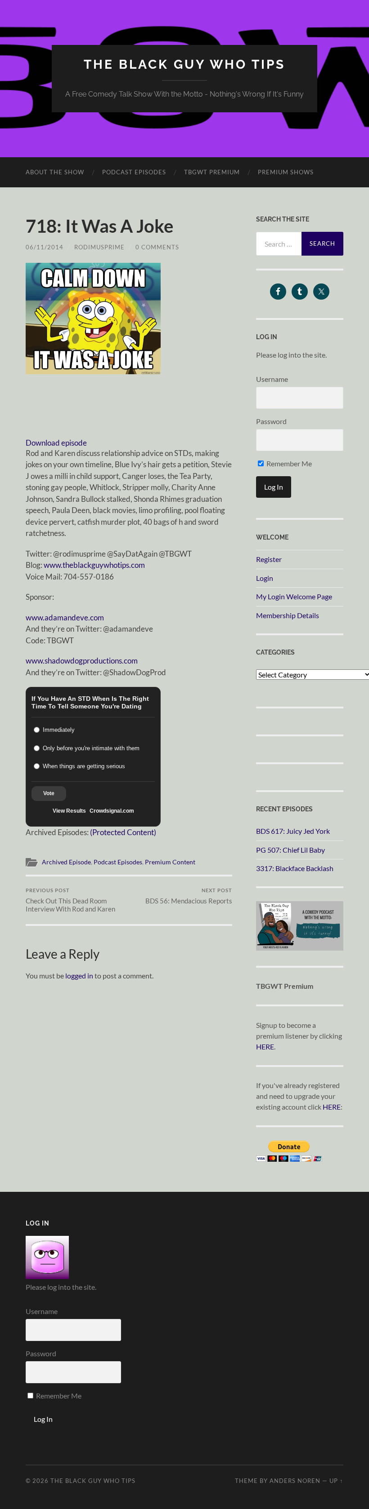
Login (264, 578)
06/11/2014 (44, 247)
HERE (265, 1046)
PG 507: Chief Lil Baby (290, 849)
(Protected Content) (123, 832)
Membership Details (287, 615)
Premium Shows (286, 172)
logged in (79, 975)
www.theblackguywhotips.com (94, 565)
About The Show (55, 172)
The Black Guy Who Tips (184, 64)
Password (271, 421)
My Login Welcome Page (294, 596)
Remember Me (288, 463)
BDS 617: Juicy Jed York (293, 831)
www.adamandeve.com (65, 617)
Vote (48, 793)
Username (272, 379)
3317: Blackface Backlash (294, 868)
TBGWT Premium (212, 172)
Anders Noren (295, 1480)
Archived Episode (66, 862)
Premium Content (170, 862)
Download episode (56, 442)
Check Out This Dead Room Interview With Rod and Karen (70, 900)
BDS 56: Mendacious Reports (188, 896)
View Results (69, 811)
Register (269, 559)
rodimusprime (99, 247)
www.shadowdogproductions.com (82, 660)
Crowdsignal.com (112, 811)
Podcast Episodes (134, 172)
